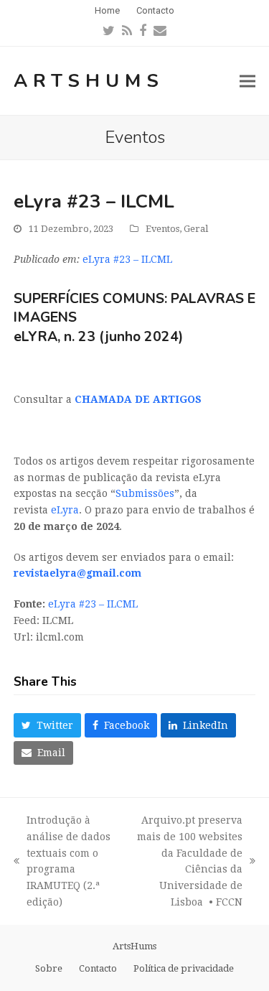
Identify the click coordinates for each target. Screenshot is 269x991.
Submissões (144, 493)
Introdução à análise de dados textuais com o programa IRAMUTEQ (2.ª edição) (62, 861)
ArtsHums (89, 80)
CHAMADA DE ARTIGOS (138, 399)
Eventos (162, 228)
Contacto (98, 968)
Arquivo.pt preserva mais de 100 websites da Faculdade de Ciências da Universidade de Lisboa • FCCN (185, 861)
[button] (247, 81)
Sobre (48, 968)
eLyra (65, 510)
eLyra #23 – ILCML (127, 259)
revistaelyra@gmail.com (77, 573)
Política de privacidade (183, 968)
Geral (196, 228)
